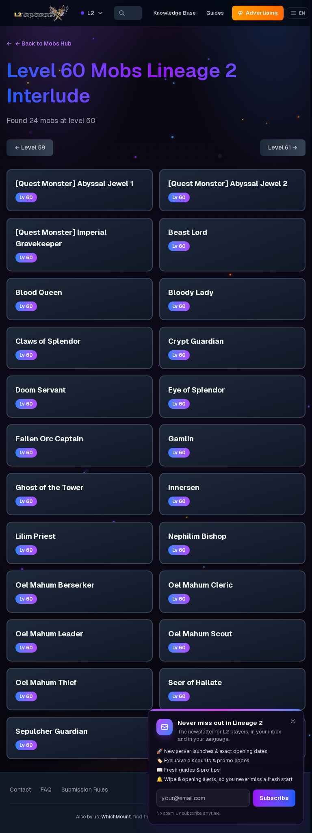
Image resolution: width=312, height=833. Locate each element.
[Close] (293, 721)
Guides (215, 12)
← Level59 (30, 147)
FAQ (46, 789)
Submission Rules (84, 789)
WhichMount (116, 816)
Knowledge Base (175, 12)
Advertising (262, 12)
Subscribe (274, 798)
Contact (20, 789)
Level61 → (282, 147)
